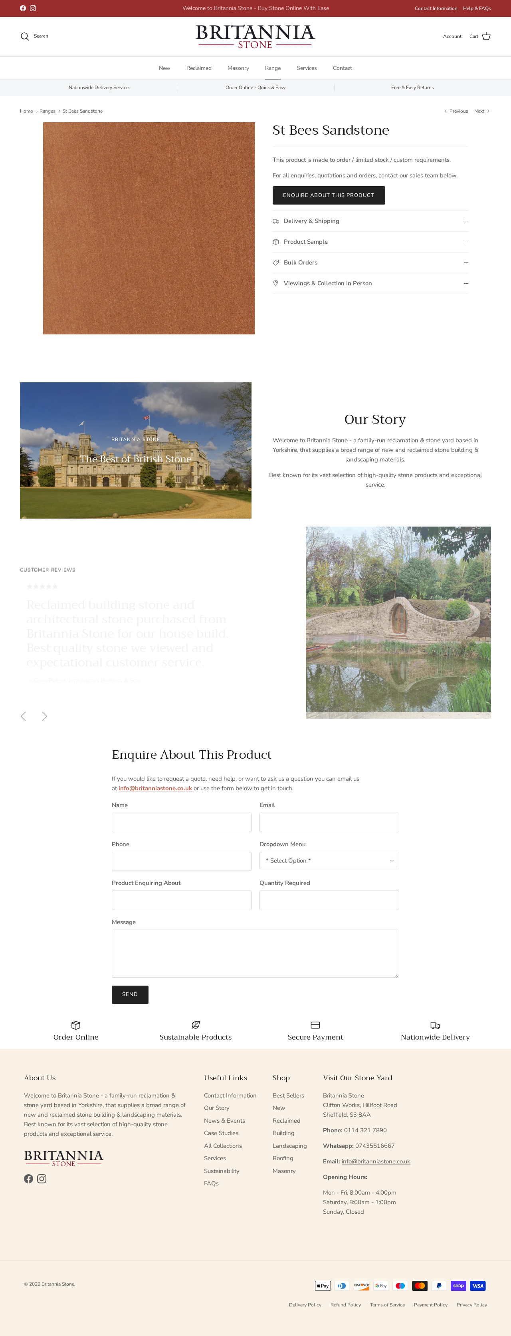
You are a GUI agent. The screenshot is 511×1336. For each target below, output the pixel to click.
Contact (342, 68)
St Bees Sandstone (83, 110)
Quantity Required (284, 883)
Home (26, 110)
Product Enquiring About (146, 883)
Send (130, 994)
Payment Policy (431, 1305)
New (164, 68)
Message (124, 922)
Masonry (238, 68)
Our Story (217, 1108)
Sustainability (222, 1171)
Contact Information (436, 8)
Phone (120, 844)
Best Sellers (288, 1095)
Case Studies (221, 1133)
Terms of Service (387, 1305)
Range (273, 68)
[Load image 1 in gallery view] (149, 228)
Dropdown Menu (282, 844)
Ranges (47, 110)
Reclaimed (199, 68)
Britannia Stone (58, 1284)
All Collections (223, 1146)
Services (307, 68)
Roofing (283, 1158)
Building (284, 1133)
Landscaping (290, 1146)
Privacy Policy (472, 1305)
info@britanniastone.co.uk (376, 1161)
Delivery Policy (305, 1305)
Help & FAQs (477, 8)
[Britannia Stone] (255, 36)
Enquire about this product (329, 195)
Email (267, 805)
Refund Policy (346, 1305)
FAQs (211, 1183)
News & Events (224, 1121)
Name (120, 805)
